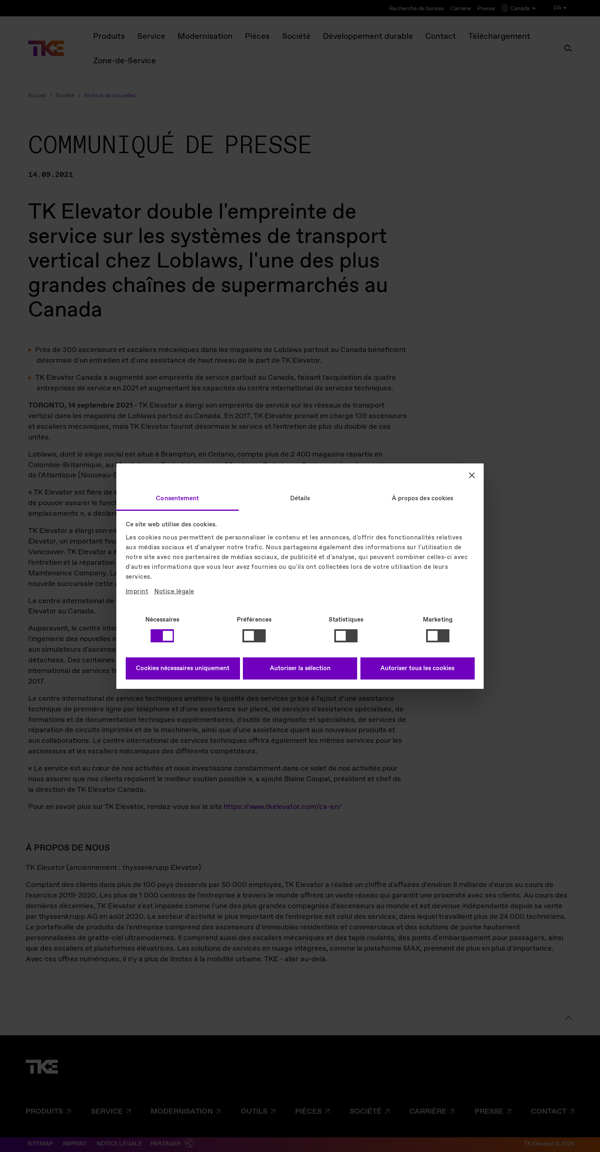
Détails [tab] (300, 498)
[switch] (254, 635)
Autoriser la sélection (300, 668)
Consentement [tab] (177, 498)
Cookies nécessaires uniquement (182, 668)
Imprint (137, 592)
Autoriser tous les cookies (417, 668)
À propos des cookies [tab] (422, 498)
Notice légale (174, 592)
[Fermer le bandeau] (472, 475)
